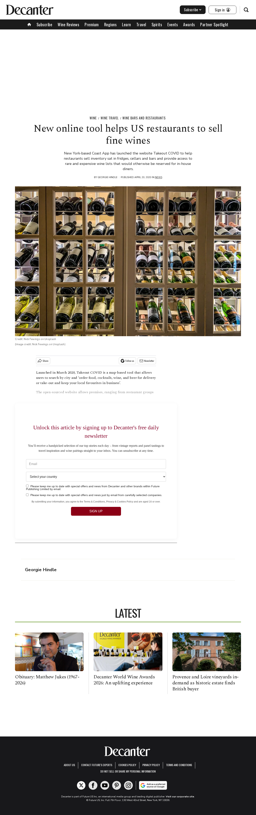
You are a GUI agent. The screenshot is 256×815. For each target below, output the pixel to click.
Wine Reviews (68, 24)
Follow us (129, 360)
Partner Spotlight (214, 24)
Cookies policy (127, 765)
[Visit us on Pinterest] (116, 785)
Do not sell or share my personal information (128, 771)
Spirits (157, 24)
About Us (69, 765)
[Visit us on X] (81, 785)
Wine (93, 118)
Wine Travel (110, 118)
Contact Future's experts (96, 765)
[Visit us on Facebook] (93, 785)
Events (172, 24)
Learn (126, 24)
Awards (189, 24)
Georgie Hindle (107, 177)
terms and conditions (179, 765)
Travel (141, 24)
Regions (110, 24)
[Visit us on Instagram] (128, 785)
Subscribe (191, 9)
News (158, 177)
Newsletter (149, 360)
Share (45, 360)
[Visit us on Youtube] (104, 785)
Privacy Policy (151, 765)
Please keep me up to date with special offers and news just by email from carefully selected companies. (96, 494)
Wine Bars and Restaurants (144, 118)
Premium (92, 24)
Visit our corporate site (180, 796)
